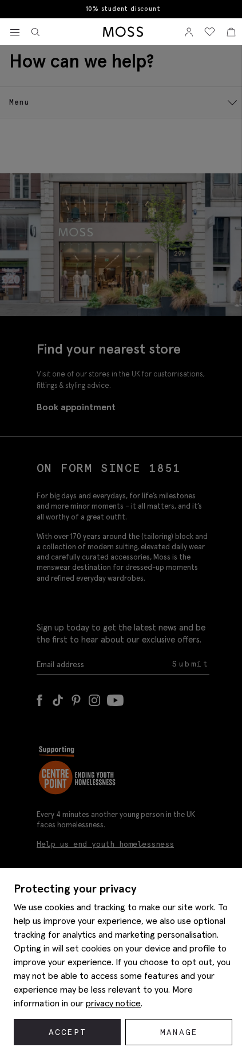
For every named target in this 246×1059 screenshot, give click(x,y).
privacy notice (113, 1003)
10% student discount (123, 9)
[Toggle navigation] (15, 32)
